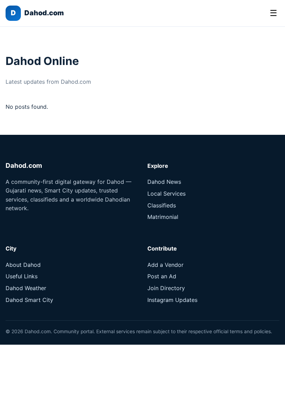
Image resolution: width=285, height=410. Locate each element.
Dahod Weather (26, 288)
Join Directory (166, 288)
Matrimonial (162, 216)
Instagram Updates (172, 299)
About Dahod (23, 264)
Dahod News (164, 181)
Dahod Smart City (29, 299)
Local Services (166, 193)
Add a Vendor (165, 264)
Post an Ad (161, 276)
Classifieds (161, 205)
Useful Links (22, 276)
